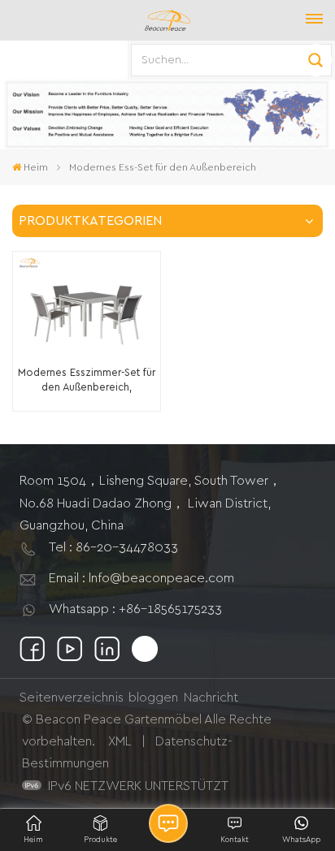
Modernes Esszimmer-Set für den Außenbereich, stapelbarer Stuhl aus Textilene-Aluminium (86, 381)
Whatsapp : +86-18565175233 (135, 609)
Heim (36, 167)
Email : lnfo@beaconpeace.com (141, 578)
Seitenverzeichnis (72, 697)
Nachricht (211, 697)
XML (120, 741)
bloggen (153, 697)
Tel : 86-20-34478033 (113, 547)
